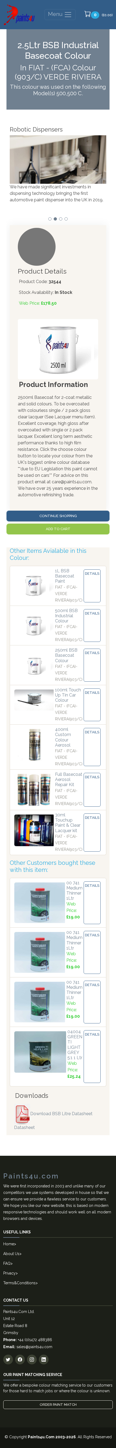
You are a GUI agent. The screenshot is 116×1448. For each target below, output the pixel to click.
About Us (11, 1254)
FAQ (7, 1263)
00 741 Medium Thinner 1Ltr (74, 890)
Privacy (9, 1273)
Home (8, 1244)
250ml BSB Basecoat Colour (66, 655)
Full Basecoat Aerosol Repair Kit (68, 779)
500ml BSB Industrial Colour (66, 615)
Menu (56, 14)
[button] (50, 219)
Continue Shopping (58, 516)
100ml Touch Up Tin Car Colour (68, 695)
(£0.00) (103, 14)
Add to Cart (58, 529)
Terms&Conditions (19, 1283)
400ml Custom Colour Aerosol (63, 737)
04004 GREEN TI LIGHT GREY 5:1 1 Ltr (74, 1044)
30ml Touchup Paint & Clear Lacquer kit (67, 822)
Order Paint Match (58, 1405)
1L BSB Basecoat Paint (64, 576)
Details (92, 574)
